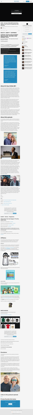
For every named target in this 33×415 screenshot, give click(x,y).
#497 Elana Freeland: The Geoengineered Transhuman (28, 55)
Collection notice (20, 410)
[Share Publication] (25, 1)
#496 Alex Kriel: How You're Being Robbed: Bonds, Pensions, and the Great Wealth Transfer (28, 58)
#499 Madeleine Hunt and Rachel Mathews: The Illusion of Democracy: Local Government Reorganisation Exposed (28, 49)
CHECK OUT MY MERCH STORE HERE (6, 314)
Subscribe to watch (16, 13)
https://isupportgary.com (7, 201)
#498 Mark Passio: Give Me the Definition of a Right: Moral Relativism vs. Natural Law (28, 52)
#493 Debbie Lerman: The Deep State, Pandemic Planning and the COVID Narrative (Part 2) (28, 68)
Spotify (2, 396)
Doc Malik (24, 43)
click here (11, 221)
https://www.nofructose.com (8, 203)
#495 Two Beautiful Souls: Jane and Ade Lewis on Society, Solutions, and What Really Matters (28, 61)
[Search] (23, 1)
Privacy (15, 410)
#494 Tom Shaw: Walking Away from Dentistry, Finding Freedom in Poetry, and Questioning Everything (28, 65)
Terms (17, 410)
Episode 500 (26, 46)
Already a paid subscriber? (10, 405)
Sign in (31, 1)
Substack (13, 413)
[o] (10, 180)
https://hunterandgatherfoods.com (8, 297)
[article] (27, 47)
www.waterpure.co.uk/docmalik (9, 247)
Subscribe (27, 1)
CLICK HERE (8, 248)
